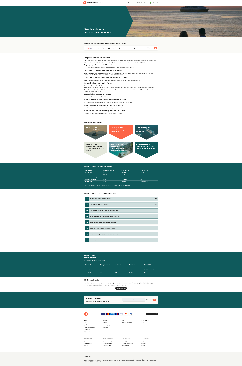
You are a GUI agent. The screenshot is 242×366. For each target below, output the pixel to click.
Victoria (111, 40)
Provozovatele (87, 325)
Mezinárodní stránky (88, 340)
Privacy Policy (124, 341)
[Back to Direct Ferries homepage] (90, 2)
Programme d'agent (107, 345)
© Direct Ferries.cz (87, 356)
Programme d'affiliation (107, 343)
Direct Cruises (143, 343)
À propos (86, 345)
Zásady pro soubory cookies (127, 343)
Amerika (95, 40)
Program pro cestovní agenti (108, 341)
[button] (121, 199)
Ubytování (105, 322)
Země (85, 322)
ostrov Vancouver (103, 40)
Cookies (123, 340)
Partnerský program (107, 340)
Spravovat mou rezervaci (127, 322)
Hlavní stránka (87, 40)
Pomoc (142, 322)
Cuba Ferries (143, 341)
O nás (85, 341)
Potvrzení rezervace (126, 324)
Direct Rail (143, 345)
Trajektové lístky (87, 332)
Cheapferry (143, 340)
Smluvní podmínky (125, 345)
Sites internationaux (88, 343)
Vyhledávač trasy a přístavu (89, 327)
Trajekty (142, 347)
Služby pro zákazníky (88, 324)
